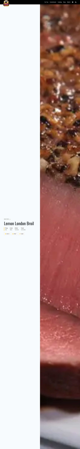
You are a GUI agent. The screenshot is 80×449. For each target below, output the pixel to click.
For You (46, 2)
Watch (68, 2)
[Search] (75, 2)
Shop (64, 2)
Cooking (60, 2)
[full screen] (35, 219)
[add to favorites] (9, 219)
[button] (73, 2)
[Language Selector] (73, 2)
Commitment (53, 2)
